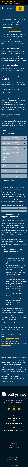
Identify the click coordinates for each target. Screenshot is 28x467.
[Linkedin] (19, 408)
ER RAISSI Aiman (14, 465)
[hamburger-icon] (25, 8)
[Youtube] (14, 408)
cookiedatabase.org (6, 345)
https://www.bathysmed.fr (15, 31)
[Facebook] (8, 408)
